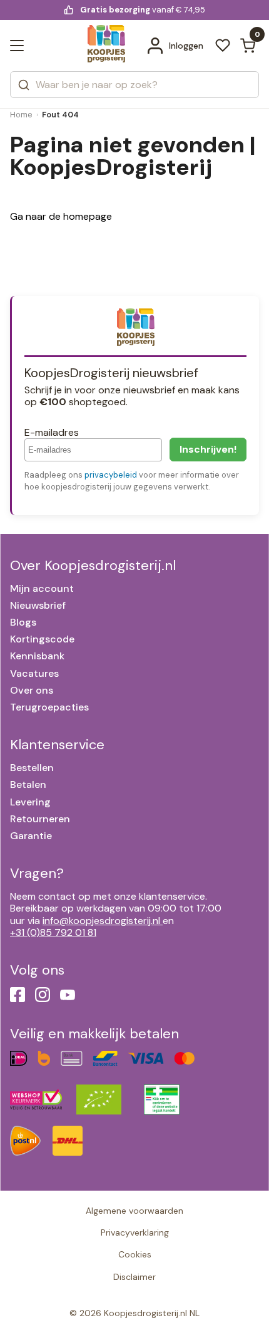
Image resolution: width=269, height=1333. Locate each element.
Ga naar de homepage (61, 216)
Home (21, 114)
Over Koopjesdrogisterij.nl (93, 565)
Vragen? (37, 873)
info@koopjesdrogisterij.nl (101, 920)
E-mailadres (51, 432)
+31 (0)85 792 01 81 (53, 932)
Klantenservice (57, 744)
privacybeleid (110, 475)
